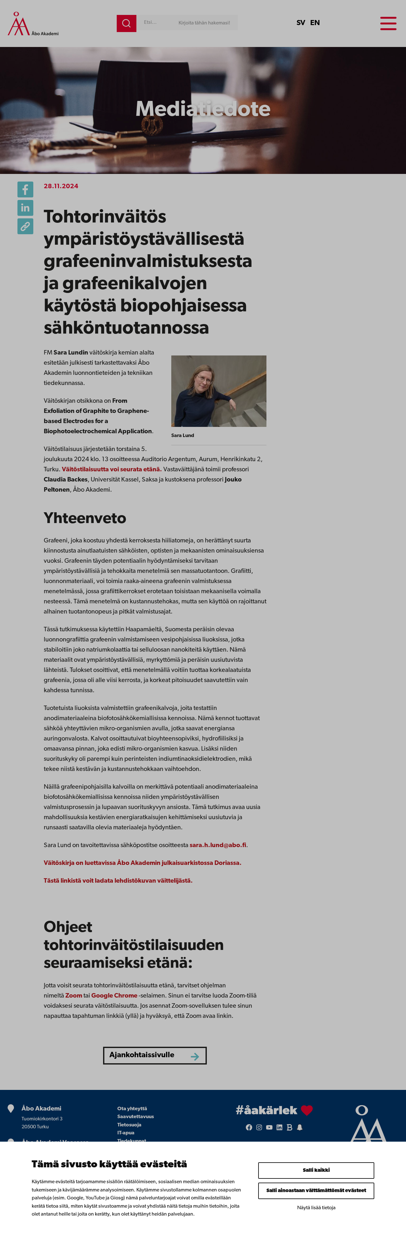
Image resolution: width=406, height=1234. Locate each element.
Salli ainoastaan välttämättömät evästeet (316, 1190)
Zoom (73, 996)
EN (315, 23)
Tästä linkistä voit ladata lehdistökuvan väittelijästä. (118, 881)
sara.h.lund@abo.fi (218, 845)
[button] (25, 226)
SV (301, 23)
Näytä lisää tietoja (316, 1208)
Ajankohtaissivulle (141, 1055)
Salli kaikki (316, 1170)
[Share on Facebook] (25, 189)
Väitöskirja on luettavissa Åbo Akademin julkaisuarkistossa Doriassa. (143, 863)
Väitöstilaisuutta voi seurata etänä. (112, 470)
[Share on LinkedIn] (25, 208)
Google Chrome (114, 996)
